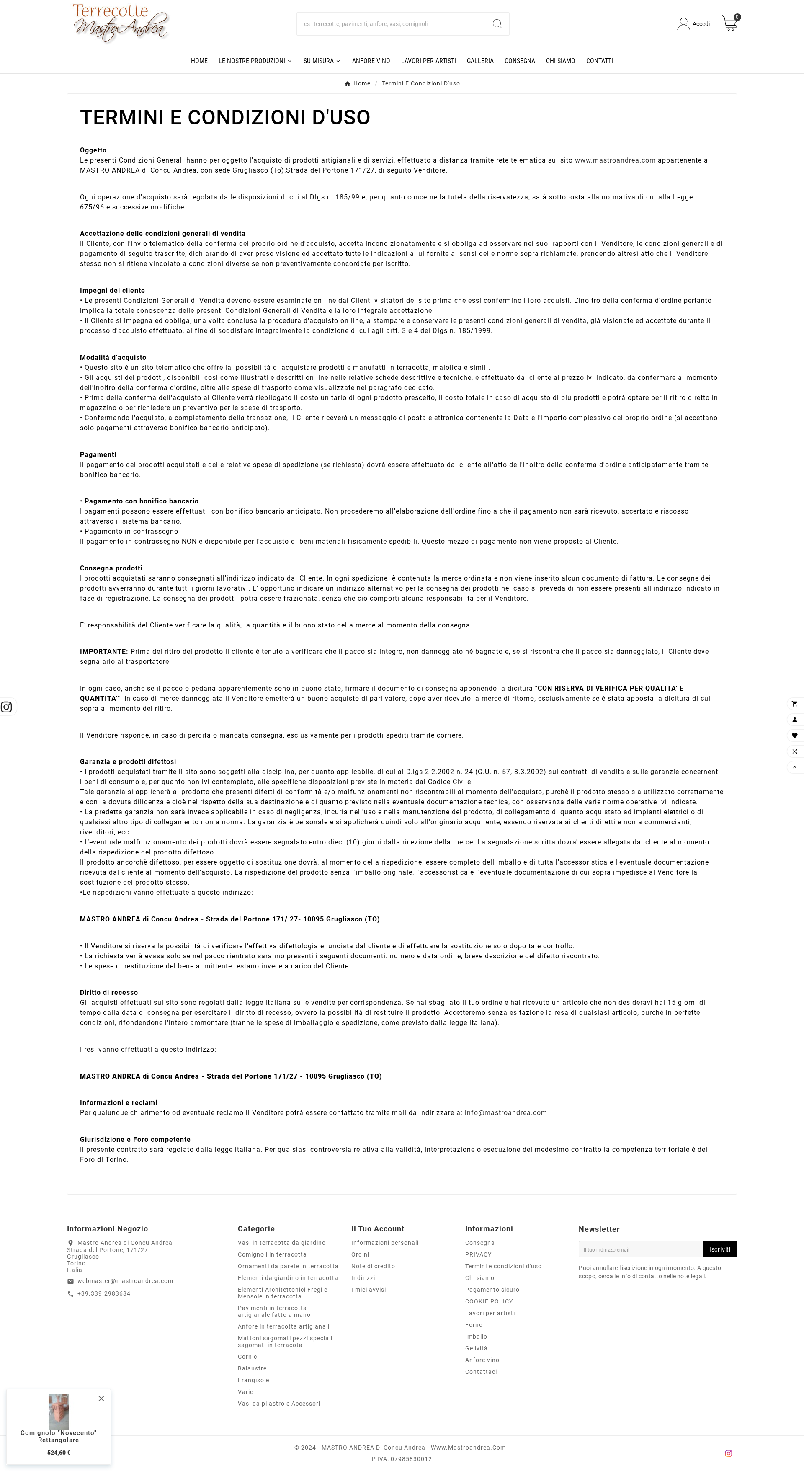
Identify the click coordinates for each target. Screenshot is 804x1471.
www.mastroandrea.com (616, 160)
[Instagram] (728, 1453)
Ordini (360, 1254)
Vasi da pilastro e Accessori (279, 1403)
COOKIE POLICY (489, 1301)
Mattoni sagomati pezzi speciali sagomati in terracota (285, 1341)
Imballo (476, 1336)
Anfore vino (482, 1360)
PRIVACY (478, 1254)
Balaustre (252, 1368)
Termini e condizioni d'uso (503, 1266)
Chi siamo (480, 1278)
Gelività (476, 1348)
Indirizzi (363, 1278)
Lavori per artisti (490, 1313)
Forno (474, 1324)
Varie (245, 1391)
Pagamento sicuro (492, 1289)
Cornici (248, 1356)
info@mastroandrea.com (506, 1113)
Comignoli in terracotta (272, 1254)
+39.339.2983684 (104, 1293)
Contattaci (481, 1371)
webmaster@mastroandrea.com (125, 1280)
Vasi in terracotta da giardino (282, 1242)
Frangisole (253, 1380)
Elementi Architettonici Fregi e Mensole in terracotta (282, 1293)
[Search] (497, 23)
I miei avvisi (368, 1289)
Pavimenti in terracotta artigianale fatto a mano (274, 1311)
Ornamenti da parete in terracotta (288, 1266)
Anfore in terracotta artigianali (284, 1326)
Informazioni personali (385, 1242)
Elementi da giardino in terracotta (288, 1278)
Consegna (480, 1242)
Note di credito (373, 1266)
